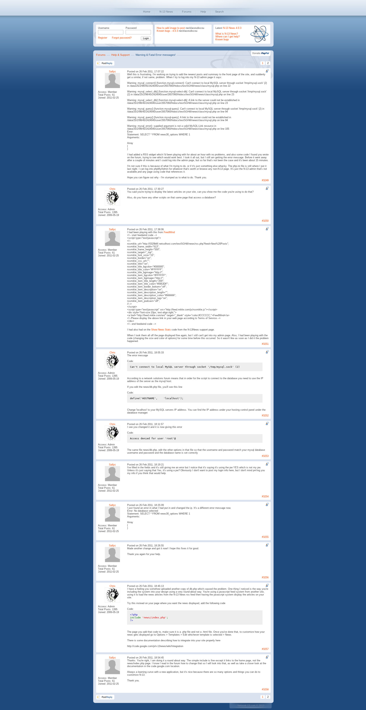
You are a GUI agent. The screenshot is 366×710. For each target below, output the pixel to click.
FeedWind (169, 232)
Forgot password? (122, 37)
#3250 (265, 220)
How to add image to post (171, 28)
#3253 (265, 456)
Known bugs (222, 39)
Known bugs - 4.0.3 (167, 30)
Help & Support (120, 54)
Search (219, 11)
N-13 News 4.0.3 (232, 28)
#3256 (265, 577)
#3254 (265, 496)
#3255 (265, 537)
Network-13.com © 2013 (251, 705)
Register (102, 37)
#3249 (265, 180)
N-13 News (166, 11)
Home (146, 11)
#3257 (265, 649)
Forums (186, 11)
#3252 (265, 415)
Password (131, 28)
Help (203, 11)
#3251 (265, 343)
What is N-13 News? (226, 33)
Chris (112, 188)
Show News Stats (161, 329)
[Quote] (267, 70)
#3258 (265, 689)
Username (103, 28)
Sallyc (112, 71)
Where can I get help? (227, 36)
